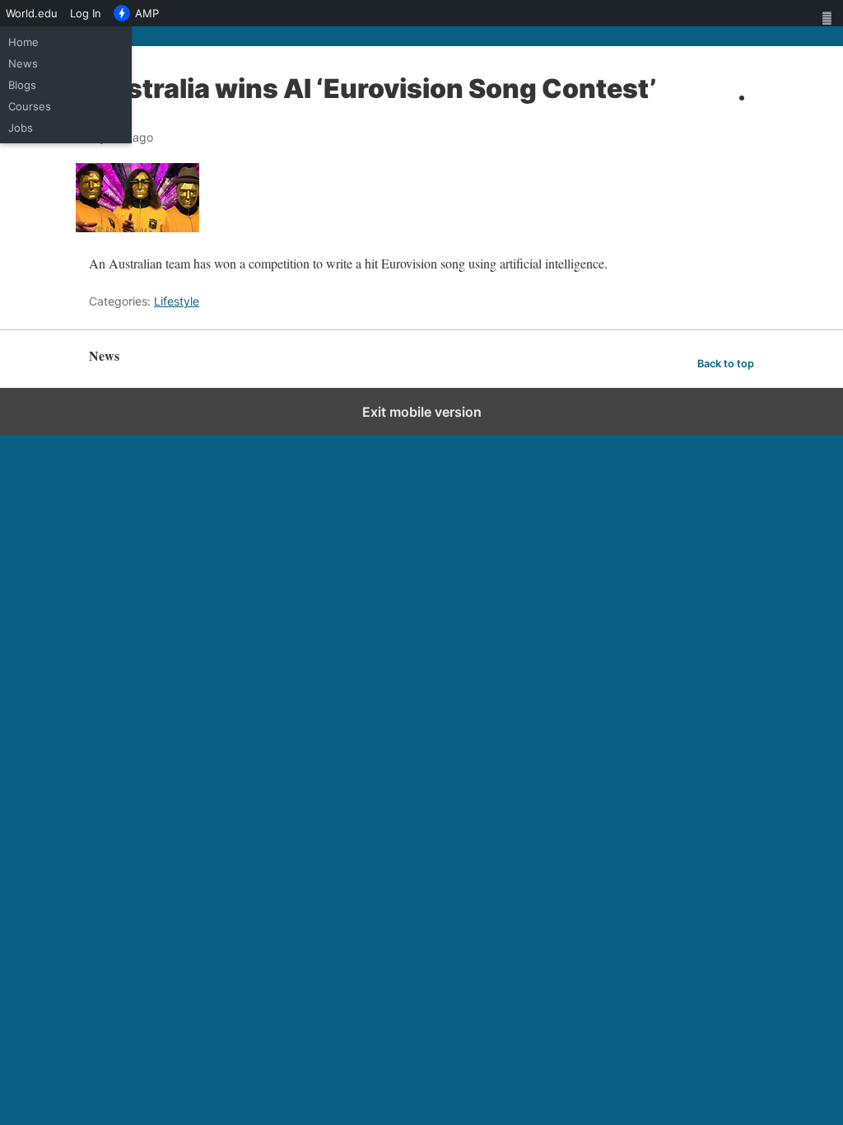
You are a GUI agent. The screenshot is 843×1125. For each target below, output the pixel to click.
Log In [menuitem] (85, 13)
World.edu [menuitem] (32, 13)
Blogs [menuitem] (22, 84)
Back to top (725, 363)
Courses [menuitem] (29, 106)
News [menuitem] (23, 63)
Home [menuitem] (23, 42)
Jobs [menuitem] (20, 127)
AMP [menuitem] (147, 13)
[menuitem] (830, 13)
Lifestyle (176, 301)
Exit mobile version (422, 412)
